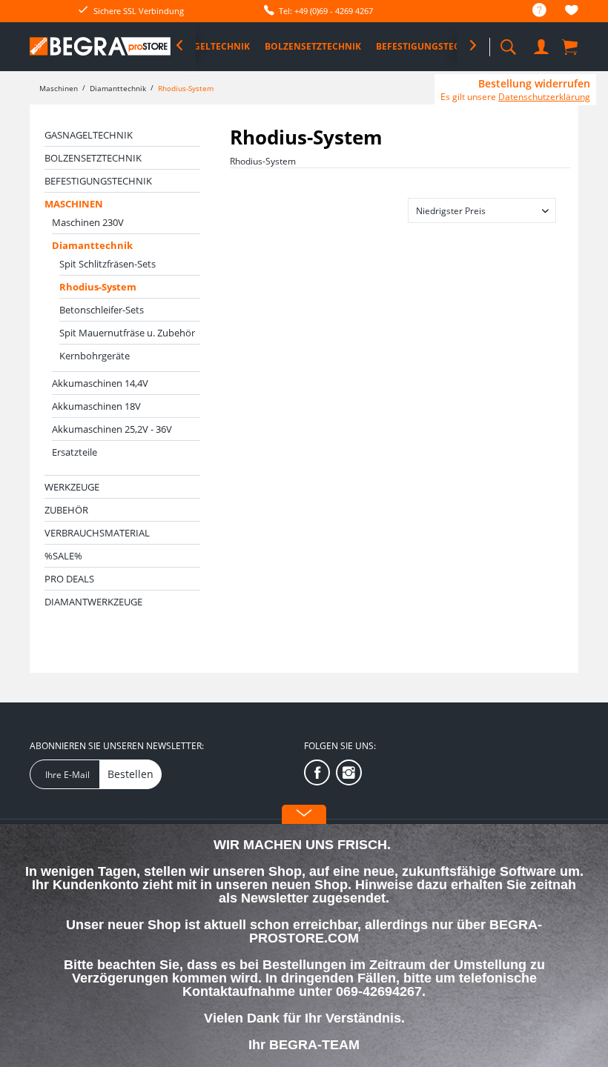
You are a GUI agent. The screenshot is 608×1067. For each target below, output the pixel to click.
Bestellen (130, 774)
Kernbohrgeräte (94, 355)
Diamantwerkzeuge (93, 601)
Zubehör (66, 509)
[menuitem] (532, 10)
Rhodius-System (97, 286)
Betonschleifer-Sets (101, 309)
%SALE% (63, 555)
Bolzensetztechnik (93, 157)
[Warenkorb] (571, 46)
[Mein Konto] (541, 44)
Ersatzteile (74, 452)
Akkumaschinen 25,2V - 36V (112, 429)
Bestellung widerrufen (534, 83)
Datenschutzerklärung (544, 96)
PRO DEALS (69, 578)
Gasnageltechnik (88, 135)
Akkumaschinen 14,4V (100, 383)
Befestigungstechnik (98, 180)
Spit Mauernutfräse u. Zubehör (127, 332)
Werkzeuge (71, 486)
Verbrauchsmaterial (97, 532)
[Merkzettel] (571, 12)
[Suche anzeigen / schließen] (508, 42)
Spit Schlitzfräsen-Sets (107, 263)
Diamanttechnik (92, 245)
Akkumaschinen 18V (96, 406)
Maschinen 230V (88, 222)
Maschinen (73, 203)
